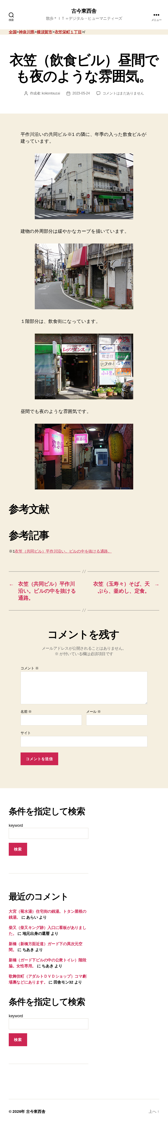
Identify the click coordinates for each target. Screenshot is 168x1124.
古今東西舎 (83, 11)
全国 (12, 32)
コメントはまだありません (123, 93)
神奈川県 (26, 32)
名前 (26, 711)
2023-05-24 (81, 93)
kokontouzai (51, 93)
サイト (26, 733)
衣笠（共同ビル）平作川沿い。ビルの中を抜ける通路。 (63, 551)
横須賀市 (44, 32)
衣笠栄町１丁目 (68, 32)
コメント (29, 668)
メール (93, 711)
